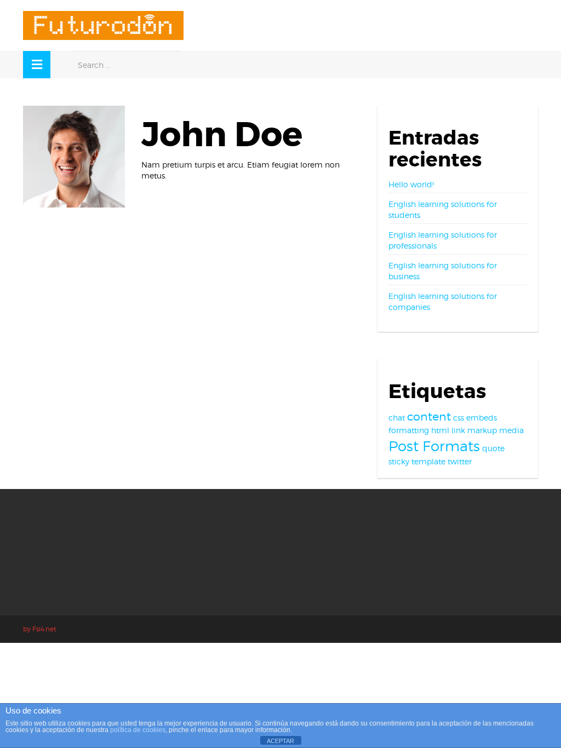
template (428, 461)
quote (493, 448)
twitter (460, 461)
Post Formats (434, 446)
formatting (408, 430)
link (458, 430)
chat (396, 417)
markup (482, 430)
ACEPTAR (280, 741)
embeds (481, 417)
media (511, 430)
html (440, 430)
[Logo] (103, 25)
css (458, 417)
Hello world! (411, 184)
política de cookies (137, 730)
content (429, 416)
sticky (398, 461)
